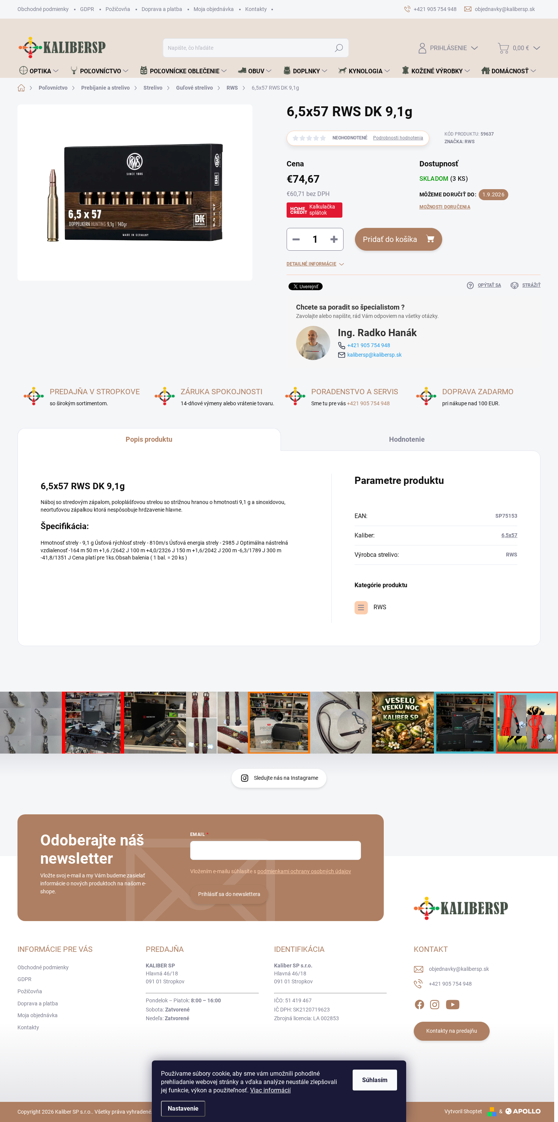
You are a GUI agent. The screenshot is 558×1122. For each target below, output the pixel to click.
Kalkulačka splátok (322, 210)
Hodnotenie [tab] (407, 439)
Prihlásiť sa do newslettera (229, 894)
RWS (380, 607)
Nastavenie (183, 1108)
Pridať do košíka (390, 239)
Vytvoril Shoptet (463, 1111)
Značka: (459, 141)
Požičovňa (118, 9)
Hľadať (339, 48)
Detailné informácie (311, 264)
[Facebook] (419, 1003)
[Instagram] (434, 1003)
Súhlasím (375, 1080)
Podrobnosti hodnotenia (398, 138)
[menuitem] (38, 71)
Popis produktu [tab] (149, 439)
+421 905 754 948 (368, 345)
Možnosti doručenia (444, 207)
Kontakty (256, 9)
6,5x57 (509, 535)
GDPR (87, 9)
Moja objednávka (214, 9)
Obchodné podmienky (43, 9)
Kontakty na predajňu (451, 1031)
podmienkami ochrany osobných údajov (304, 871)
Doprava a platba (162, 9)
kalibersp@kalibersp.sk (374, 355)
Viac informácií (270, 1090)
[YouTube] (452, 1003)
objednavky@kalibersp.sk (459, 969)
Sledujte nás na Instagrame (286, 778)
